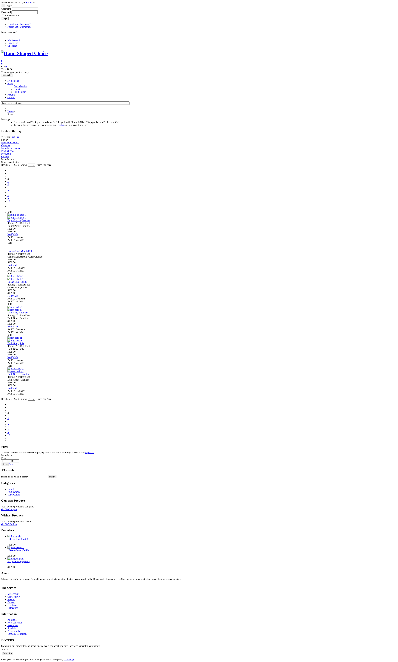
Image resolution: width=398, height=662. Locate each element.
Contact (11, 97)
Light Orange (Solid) (18, 561)
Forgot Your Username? (19, 26)
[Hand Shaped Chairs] (24, 53)
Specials (11, 628)
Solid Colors (20, 92)
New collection (14, 622)
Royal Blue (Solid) (17, 539)
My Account (13, 40)
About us (11, 620)
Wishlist (11, 599)
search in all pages (10, 476)
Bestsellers (12, 625)
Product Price (7, 151)
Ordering (5, 156)
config (61, 125)
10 (8, 201)
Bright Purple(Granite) (18, 220)
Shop (10, 83)
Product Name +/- (10, 142)
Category (5, 145)
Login (29, 2)
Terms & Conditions (17, 633)
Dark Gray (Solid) (16, 343)
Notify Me (12, 234)
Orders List (13, 43)
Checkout (12, 45)
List (17, 137)
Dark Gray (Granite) (17, 312)
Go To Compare (9, 509)
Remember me (12, 15)
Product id (6, 153)
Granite (17, 89)
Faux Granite (20, 86)
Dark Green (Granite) (18, 374)
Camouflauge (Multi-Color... (21, 251)
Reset (11, 464)
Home (10, 111)
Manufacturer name (10, 148)
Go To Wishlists (9, 524)
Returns (11, 94)
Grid (12, 137)
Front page (12, 605)
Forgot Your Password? (18, 24)
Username (6, 8)
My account (13, 594)
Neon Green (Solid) (18, 550)
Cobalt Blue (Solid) (17, 282)
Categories (12, 608)
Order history (14, 596)
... (8, 187)
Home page (13, 80)
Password (6, 12)
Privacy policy (14, 631)
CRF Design (69, 659)
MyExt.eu (89, 453)
